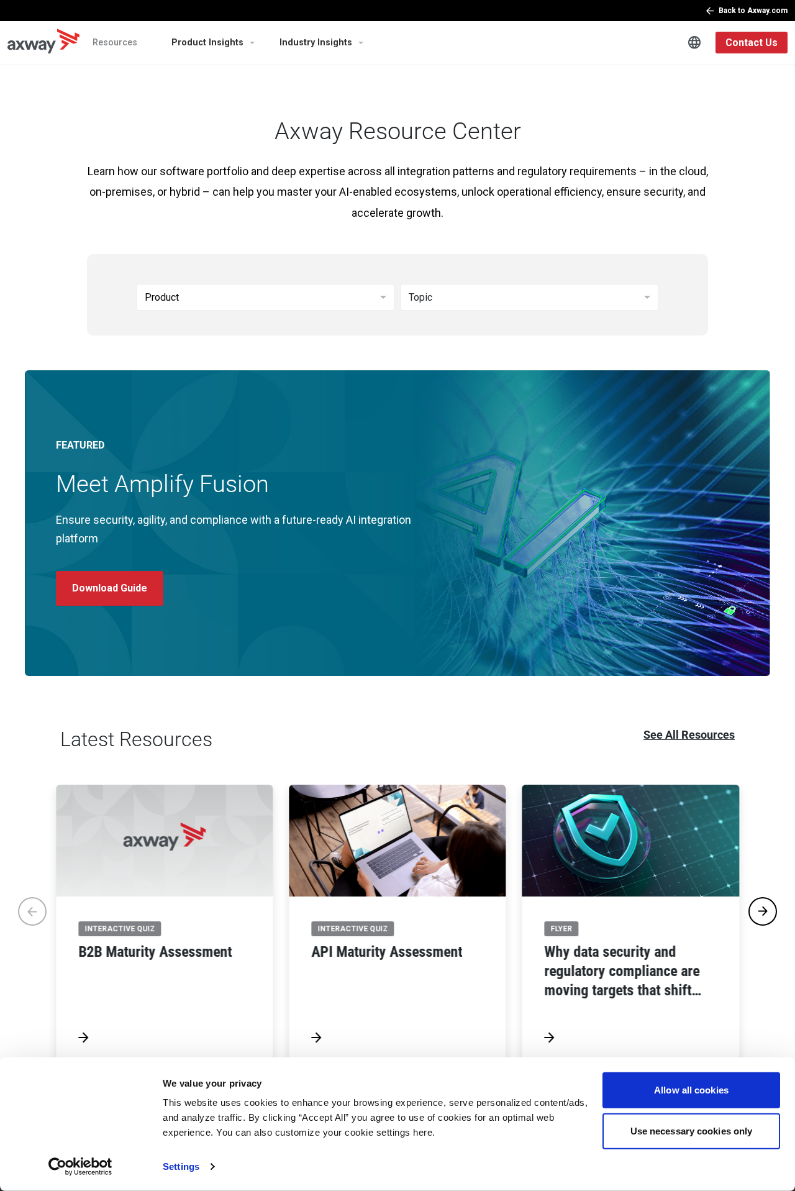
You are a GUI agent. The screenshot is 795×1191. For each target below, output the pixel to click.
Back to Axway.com (753, 10)
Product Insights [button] (207, 42)
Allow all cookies (691, 1090)
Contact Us (751, 42)
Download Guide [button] (109, 588)
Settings (181, 1166)
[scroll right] (762, 911)
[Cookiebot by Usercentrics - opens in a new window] (80, 1166)
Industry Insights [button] (315, 42)
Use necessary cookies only (691, 1130)
